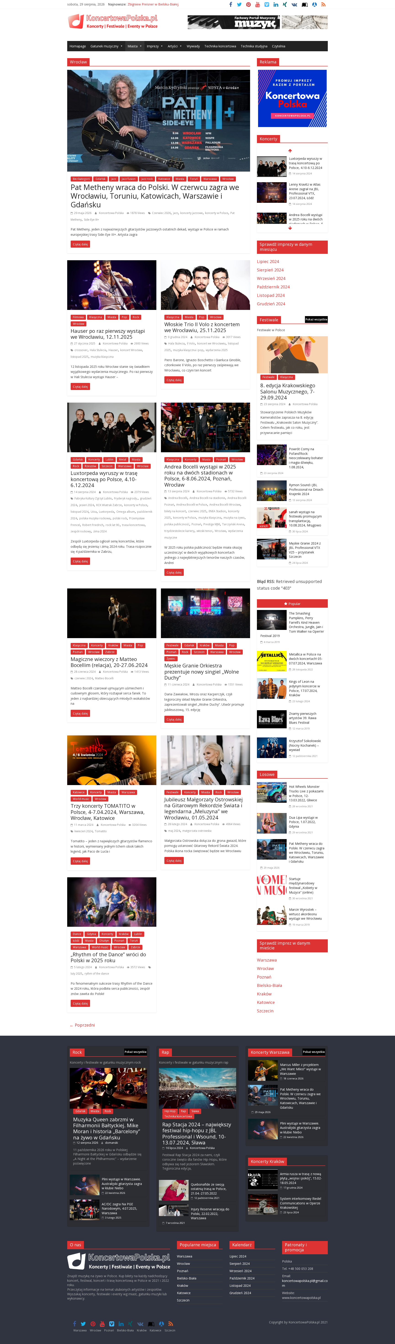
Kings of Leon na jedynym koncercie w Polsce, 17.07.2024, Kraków (304, 688)
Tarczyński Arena (233, 524)
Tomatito (101, 831)
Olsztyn (104, 941)
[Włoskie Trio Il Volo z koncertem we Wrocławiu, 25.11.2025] (205, 263)
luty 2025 (76, 973)
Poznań (221, 459)
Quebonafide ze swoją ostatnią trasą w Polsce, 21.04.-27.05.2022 (209, 1188)
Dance (77, 934)
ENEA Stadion (217, 511)
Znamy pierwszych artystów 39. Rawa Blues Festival (302, 718)
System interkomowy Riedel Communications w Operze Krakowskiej (300, 1203)
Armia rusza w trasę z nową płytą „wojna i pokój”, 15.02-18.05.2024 (301, 1178)
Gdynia (91, 934)
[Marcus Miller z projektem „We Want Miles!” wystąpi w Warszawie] (263, 1062)
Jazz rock (147, 179)
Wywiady (193, 46)
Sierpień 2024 (270, 270)
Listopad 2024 (271, 295)
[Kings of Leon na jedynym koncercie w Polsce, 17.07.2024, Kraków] (273, 679)
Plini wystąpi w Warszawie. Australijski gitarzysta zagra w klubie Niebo (122, 1183)
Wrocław (228, 179)
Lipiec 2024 (268, 261)
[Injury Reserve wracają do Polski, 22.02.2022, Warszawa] (174, 1207)
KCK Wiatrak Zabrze (109, 505)
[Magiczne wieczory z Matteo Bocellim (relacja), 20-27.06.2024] (111, 591)
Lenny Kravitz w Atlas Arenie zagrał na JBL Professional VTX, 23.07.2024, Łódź (304, 191)
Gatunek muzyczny (104, 46)
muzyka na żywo (234, 518)
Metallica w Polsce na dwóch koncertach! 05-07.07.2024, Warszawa (306, 658)
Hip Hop (170, 1111)
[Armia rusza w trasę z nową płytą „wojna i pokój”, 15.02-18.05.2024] (263, 1171)
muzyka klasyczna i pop (188, 350)
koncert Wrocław (131, 350)
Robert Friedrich (92, 525)
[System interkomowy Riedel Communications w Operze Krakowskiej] (263, 1196)
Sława (195, 1111)
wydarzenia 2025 (217, 350)
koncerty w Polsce (216, 213)
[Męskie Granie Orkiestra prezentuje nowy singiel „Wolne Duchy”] (205, 591)
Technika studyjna (254, 46)
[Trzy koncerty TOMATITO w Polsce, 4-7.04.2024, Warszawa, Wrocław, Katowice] (111, 738)
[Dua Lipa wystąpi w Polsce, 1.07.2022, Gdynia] (273, 816)
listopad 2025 (79, 357)
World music (81, 799)
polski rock (120, 518)
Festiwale (173, 645)
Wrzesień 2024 (271, 278)
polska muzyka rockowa (94, 518)
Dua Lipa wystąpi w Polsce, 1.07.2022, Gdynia (303, 822)
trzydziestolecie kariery (179, 531)
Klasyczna (95, 317)
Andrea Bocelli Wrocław (224, 505)
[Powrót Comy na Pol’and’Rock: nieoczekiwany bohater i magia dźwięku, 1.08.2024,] (272, 447)
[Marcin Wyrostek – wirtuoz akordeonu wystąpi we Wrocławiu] (273, 908)
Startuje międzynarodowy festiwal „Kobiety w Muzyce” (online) (303, 885)
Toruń (194, 179)
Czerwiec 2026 (161, 213)
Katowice (164, 179)
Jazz (113, 179)
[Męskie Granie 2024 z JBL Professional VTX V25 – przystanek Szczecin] (272, 542)
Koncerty (94, 459)
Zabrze (110, 652)
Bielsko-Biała (269, 985)
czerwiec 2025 (197, 511)
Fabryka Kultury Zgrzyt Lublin (93, 498)
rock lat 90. (113, 525)
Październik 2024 (273, 287)
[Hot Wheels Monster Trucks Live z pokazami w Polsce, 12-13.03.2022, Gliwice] (273, 785)
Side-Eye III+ (91, 220)
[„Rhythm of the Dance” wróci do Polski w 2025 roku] (111, 880)
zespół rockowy (81, 531)
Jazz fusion (129, 179)
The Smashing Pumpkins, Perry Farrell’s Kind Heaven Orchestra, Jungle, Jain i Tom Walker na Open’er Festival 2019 (292, 624)
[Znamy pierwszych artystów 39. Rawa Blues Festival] (273, 711)
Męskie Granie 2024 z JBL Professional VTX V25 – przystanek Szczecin (305, 550)
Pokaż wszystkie (316, 319)
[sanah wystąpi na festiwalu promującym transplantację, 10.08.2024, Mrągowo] (272, 510)
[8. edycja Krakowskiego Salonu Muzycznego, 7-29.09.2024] (292, 339)
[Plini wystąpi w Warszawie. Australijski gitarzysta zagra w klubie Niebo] (84, 1177)
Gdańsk (100, 179)
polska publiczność (176, 524)
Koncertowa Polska (111, 213)
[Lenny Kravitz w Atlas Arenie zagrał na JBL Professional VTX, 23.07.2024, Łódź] (272, 185)
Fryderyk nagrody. (126, 498)
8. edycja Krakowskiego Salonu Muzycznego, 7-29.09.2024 (287, 391)
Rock (136, 317)
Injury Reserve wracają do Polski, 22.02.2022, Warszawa (210, 1213)
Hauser (113, 350)
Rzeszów (90, 466)
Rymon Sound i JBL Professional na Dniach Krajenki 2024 (306, 489)
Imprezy (153, 46)
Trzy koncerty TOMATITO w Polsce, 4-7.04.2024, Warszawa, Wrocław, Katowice (108, 811)
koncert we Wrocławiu (211, 343)
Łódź (76, 941)
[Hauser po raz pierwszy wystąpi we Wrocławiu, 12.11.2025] (111, 263)
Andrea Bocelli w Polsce (191, 505)
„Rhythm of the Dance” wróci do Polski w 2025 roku (108, 957)
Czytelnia (278, 46)
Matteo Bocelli (104, 678)
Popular (294, 603)
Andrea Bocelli (177, 498)
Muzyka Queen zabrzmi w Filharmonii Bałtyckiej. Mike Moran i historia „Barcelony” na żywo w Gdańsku (106, 1128)
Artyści (173, 46)
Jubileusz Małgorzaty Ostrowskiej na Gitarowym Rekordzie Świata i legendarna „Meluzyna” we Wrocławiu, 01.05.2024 (203, 808)
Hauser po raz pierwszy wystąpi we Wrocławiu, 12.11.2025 (108, 333)
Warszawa (210, 179)
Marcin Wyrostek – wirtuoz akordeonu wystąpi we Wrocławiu (305, 914)
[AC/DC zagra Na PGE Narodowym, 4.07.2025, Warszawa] (84, 1202)
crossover (81, 350)
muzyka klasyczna (102, 357)
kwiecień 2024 (84, 831)
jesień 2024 (86, 505)
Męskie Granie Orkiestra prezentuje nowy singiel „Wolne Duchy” (201, 671)
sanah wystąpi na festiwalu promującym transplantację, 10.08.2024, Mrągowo (305, 519)
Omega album (125, 512)
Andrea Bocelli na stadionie (207, 498)
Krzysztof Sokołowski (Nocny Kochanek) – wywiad (305, 745)
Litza (94, 512)
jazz (175, 213)
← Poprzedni (82, 1025)
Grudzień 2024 (271, 303)
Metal (122, 459)
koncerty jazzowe (191, 213)
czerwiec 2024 (84, 678)
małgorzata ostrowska (196, 831)
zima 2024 (100, 531)
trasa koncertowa (133, 525)
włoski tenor (204, 531)
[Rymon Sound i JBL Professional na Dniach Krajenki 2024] (272, 483)
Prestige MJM (211, 524)
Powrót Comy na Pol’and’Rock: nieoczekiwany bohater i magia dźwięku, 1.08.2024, (306, 458)
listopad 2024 (79, 512)
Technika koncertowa (220, 46)
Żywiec (171, 659)
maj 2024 (174, 831)
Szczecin (107, 466)
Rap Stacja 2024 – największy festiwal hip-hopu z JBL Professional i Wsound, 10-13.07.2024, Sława (196, 1133)
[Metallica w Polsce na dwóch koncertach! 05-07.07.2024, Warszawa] (273, 652)
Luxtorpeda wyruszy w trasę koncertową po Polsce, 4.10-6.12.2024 (104, 478)
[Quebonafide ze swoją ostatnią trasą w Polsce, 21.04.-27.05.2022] (174, 1182)
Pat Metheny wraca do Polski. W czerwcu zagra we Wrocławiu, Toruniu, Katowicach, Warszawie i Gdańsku (155, 196)
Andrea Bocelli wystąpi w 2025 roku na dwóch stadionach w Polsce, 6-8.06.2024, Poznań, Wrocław (200, 475)
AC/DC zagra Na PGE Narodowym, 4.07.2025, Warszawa (119, 1208)
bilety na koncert (175, 511)
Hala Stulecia (98, 350)
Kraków (113, 645)
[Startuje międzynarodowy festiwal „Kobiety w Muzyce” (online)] (273, 877)
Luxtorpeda (106, 512)
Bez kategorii (81, 179)
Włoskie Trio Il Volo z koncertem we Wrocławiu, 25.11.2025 (202, 327)
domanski (111, 1143)
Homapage (77, 46)
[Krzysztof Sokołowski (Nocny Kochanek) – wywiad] (273, 738)
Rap (183, 1111)
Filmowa (78, 317)
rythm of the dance (97, 973)
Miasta (133, 46)
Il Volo (191, 343)
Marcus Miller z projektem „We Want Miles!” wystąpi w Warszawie (300, 1069)
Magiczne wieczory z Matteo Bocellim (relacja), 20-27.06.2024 (109, 662)
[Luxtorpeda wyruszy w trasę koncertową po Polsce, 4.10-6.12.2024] (111, 406)
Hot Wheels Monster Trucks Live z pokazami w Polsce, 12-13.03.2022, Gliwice (306, 793)
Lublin (109, 459)
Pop (124, 317)
